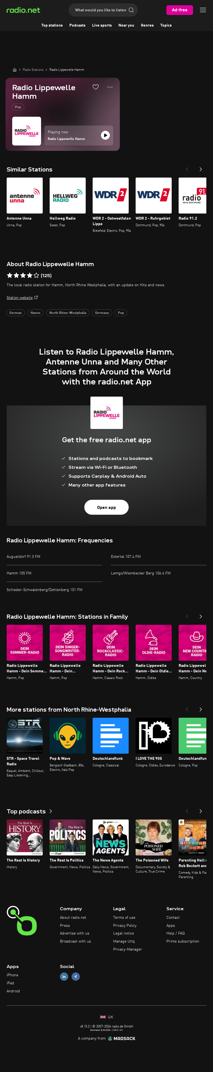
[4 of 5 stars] (29, 275)
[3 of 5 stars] (23, 275)
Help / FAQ (175, 933)
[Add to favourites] (95, 86)
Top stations (52, 25)
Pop (18, 107)
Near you (126, 25)
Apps (170, 926)
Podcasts (77, 25)
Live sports (102, 25)
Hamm (35, 313)
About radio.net (73, 918)
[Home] (14, 69)
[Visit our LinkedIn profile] (64, 977)
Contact (173, 918)
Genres (147, 25)
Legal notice (123, 933)
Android (13, 991)
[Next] (200, 167)
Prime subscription (182, 941)
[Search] (131, 10)
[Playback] (105, 135)
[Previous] (186, 167)
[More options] (110, 87)
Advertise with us (74, 933)
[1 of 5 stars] (9, 275)
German (15, 313)
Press (65, 926)
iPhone (12, 975)
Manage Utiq (124, 941)
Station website (20, 298)
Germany (102, 313)
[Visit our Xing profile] (75, 977)
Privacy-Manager (127, 949)
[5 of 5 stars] (36, 275)
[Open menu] (203, 10)
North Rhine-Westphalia (67, 313)
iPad (10, 983)
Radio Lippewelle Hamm (66, 139)
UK (110, 1017)
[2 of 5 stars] (16, 275)
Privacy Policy (124, 926)
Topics (166, 25)
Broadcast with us (75, 941)
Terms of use (124, 918)
